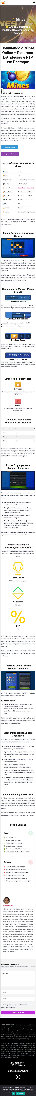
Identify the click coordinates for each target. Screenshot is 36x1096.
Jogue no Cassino (10, 154)
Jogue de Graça (10, 147)
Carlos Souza (8, 906)
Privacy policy (20, 1093)
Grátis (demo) (21, 188)
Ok (13, 1093)
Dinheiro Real (30, 188)
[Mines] (3, 2)
